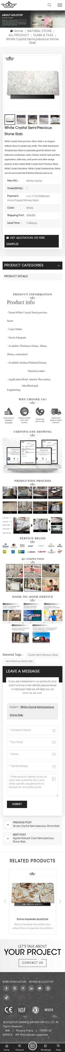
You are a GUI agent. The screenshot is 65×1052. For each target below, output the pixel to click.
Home (18, 31)
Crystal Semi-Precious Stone (43, 655)
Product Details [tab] (16, 276)
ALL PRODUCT (18, 35)
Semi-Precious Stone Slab (19, 661)
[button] (60, 901)
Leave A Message (32, 1046)
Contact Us (32, 963)
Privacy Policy (24, 1031)
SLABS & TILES (43, 35)
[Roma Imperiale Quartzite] (32, 893)
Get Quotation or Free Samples (25, 241)
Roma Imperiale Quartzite (32, 919)
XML (7, 1031)
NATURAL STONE (39, 31)
